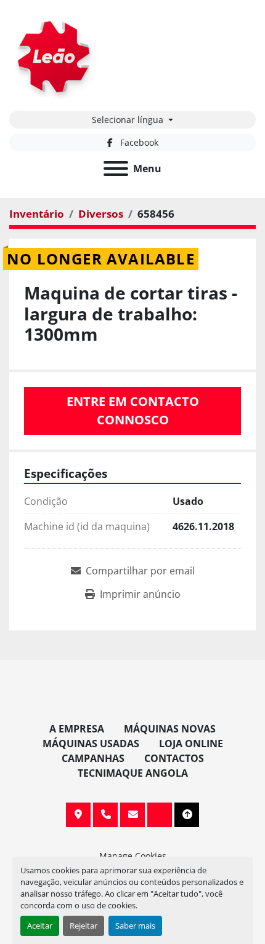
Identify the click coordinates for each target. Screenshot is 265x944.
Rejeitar (83, 925)
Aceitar (39, 925)
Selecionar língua (127, 119)
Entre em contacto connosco (133, 410)
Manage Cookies (132, 856)
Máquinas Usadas (91, 743)
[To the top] (186, 815)
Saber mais (135, 925)
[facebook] (159, 815)
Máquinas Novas (170, 729)
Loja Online (191, 743)
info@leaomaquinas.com (132, 815)
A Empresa (76, 729)
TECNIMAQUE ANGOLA (133, 773)
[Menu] (116, 168)
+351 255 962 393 (105, 815)
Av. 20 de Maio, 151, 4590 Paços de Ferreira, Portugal (78, 815)
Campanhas (93, 758)
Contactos (174, 758)
